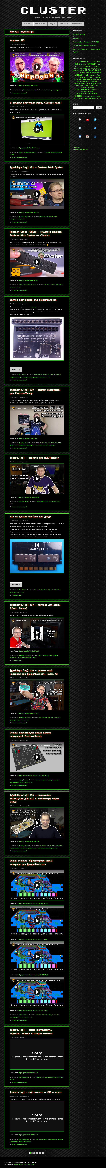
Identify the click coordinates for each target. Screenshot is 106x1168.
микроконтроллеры (16, 377)
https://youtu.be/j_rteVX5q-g (28, 438)
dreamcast (84, 64)
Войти (32, 1165)
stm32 (48, 217)
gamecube (81, 66)
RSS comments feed (81, 149)
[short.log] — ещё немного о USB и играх (36, 1092)
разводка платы (15, 219)
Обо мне (27, 24)
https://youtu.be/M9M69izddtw (28, 212)
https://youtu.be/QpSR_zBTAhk (28, 841)
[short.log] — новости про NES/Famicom (34, 457)
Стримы (25, 780)
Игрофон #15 (17, 40)
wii (10, 848)
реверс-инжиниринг (39, 377)
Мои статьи (40, 24)
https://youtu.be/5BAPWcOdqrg (28, 148)
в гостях (46, 90)
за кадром (77, 79)
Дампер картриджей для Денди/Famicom (33, 299)
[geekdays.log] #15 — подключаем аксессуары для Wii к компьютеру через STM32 (34, 798)
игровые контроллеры (27, 848)
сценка (98, 96)
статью (34, 307)
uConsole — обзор (79, 34)
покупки (60, 1077)
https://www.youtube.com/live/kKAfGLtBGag (33, 939)
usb (61, 846)
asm (35, 590)
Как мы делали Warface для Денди (30, 516)
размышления (97, 89)
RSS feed (77, 147)
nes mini (44, 846)
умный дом (90, 98)
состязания (91, 96)
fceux (44, 501)
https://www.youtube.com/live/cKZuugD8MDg (33, 775)
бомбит (75, 72)
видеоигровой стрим (93, 72)
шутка (12, 154)
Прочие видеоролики (29, 90)
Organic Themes (18, 1165)
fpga (40, 375)
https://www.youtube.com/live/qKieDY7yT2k (33, 1010)
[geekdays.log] (23, 217)
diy (81, 64)
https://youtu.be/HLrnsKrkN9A (28, 280)
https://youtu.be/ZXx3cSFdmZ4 (28, 651)
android (94, 62)
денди (60, 152)
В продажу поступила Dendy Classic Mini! (36, 102)
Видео (52, 24)
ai (89, 61)
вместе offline (95, 75)
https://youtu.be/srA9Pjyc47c (28, 1135)
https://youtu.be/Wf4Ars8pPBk (28, 497)
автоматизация (93, 70)
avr (37, 1139)
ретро (59, 90)
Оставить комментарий (19, 93)
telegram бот (76, 70)
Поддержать (77, 24)
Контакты (64, 24)
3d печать (84, 61)
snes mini (52, 846)
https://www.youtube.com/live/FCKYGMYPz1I (33, 975)
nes (44, 375)
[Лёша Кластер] (53, 10)
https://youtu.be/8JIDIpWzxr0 (28, 85)
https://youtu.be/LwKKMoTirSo (28, 713)
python (76, 68)
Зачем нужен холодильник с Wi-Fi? (85, 46)
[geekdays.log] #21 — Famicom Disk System (36, 167)
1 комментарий (16, 595)
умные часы (81, 98)
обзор (99, 83)
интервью (13, 287)
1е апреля (47, 152)
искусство (86, 81)
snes (48, 846)
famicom (42, 217)
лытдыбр (93, 81)
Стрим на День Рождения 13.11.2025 (86, 42)
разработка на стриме (21, 782)
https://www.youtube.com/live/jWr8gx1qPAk (33, 903)
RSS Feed (27, 1165)
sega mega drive (83, 68)
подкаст (83, 87)
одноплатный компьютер (87, 85)
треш (75, 98)
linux (85, 66)
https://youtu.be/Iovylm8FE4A (28, 1073)
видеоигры (53, 90)
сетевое (85, 96)
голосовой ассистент (50, 1077)
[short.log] (21, 501)
